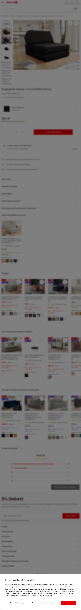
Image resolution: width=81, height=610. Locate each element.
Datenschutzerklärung (44, 595)
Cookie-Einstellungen (17, 603)
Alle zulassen (68, 603)
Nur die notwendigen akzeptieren (44, 603)
